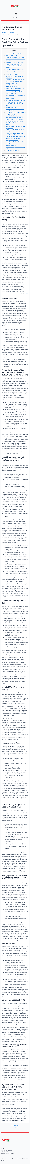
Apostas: (8, 67)
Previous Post (15, 1125)
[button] (16, 14)
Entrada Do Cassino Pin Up (12, 86)
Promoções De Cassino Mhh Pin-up (14, 53)
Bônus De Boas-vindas (11, 55)
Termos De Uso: (10, 98)
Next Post (15, 1128)
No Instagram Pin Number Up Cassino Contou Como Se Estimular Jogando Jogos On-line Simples (15, 81)
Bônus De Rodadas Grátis (12, 145)
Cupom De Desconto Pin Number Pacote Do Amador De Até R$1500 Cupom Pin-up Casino (16, 59)
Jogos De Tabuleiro (10, 85)
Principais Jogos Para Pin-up (13, 107)
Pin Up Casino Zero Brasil (12, 140)
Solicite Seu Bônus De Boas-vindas (14, 121)
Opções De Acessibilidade (12, 150)
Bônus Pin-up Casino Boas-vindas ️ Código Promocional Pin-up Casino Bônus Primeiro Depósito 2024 (14, 64)
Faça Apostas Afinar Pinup (12, 74)
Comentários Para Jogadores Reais (14, 69)
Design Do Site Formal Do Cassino (14, 116)
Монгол (15, 17)
